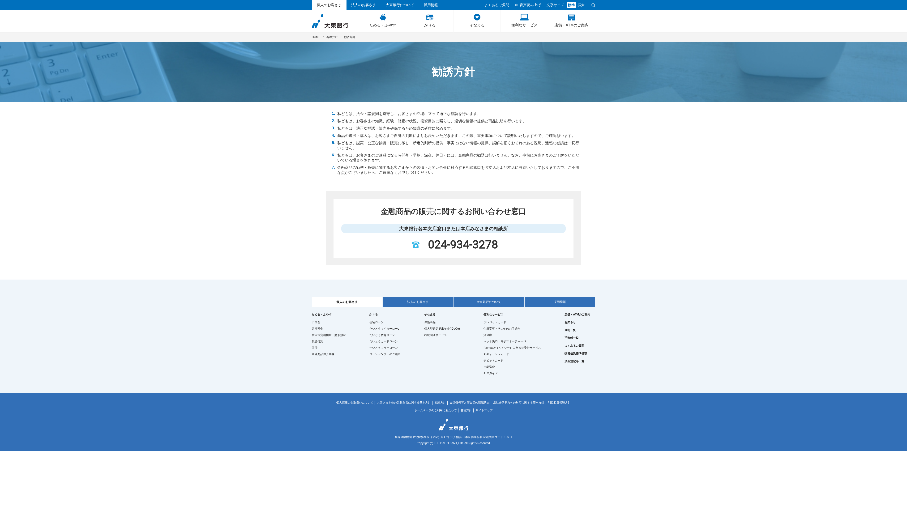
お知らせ (570, 322)
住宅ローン (376, 322)
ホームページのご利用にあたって (435, 410)
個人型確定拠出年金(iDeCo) (442, 328)
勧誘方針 (440, 402)
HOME (316, 37)
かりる (430, 25)
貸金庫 (487, 335)
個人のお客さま (329, 5)
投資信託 (317, 341)
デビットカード (493, 360)
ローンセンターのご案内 (385, 354)
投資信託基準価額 (576, 353)
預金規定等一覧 (574, 361)
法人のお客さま (363, 5)
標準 (571, 5)
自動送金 (489, 367)
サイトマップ (484, 410)
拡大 (581, 5)
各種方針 (332, 37)
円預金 (316, 322)
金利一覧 (570, 330)
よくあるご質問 (496, 5)
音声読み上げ (530, 5)
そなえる (477, 25)
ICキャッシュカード (496, 354)
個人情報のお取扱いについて (354, 402)
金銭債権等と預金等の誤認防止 (469, 402)
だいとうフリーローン (383, 347)
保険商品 (430, 322)
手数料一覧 (572, 338)
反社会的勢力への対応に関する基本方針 (518, 402)
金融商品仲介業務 (323, 354)
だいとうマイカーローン (385, 328)
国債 (314, 347)
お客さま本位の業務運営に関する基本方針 (404, 402)
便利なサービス (524, 25)
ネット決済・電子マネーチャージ (504, 341)
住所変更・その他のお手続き (501, 328)
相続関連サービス (435, 335)
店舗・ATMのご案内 (571, 25)
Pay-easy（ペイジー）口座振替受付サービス (512, 347)
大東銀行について (400, 5)
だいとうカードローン (383, 341)
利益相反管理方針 (559, 402)
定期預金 (317, 328)
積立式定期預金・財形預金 (329, 335)
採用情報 (431, 5)
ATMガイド (490, 373)
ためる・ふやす (382, 25)
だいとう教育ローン (382, 335)
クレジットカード (494, 322)
